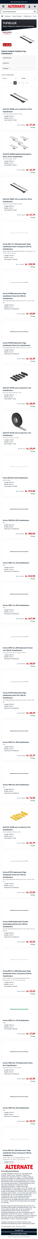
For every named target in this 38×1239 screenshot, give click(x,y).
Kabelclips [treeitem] (6, 63)
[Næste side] (26, 83)
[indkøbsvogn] (35, 6)
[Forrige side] (11, 83)
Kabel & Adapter (17, 16)
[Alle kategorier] (3, 6)
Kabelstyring (27, 16)
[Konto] (29, 6)
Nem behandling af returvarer (19, 2)
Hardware (8, 16)
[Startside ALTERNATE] (16, 6)
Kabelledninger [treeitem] (7, 58)
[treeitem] (19, 68)
